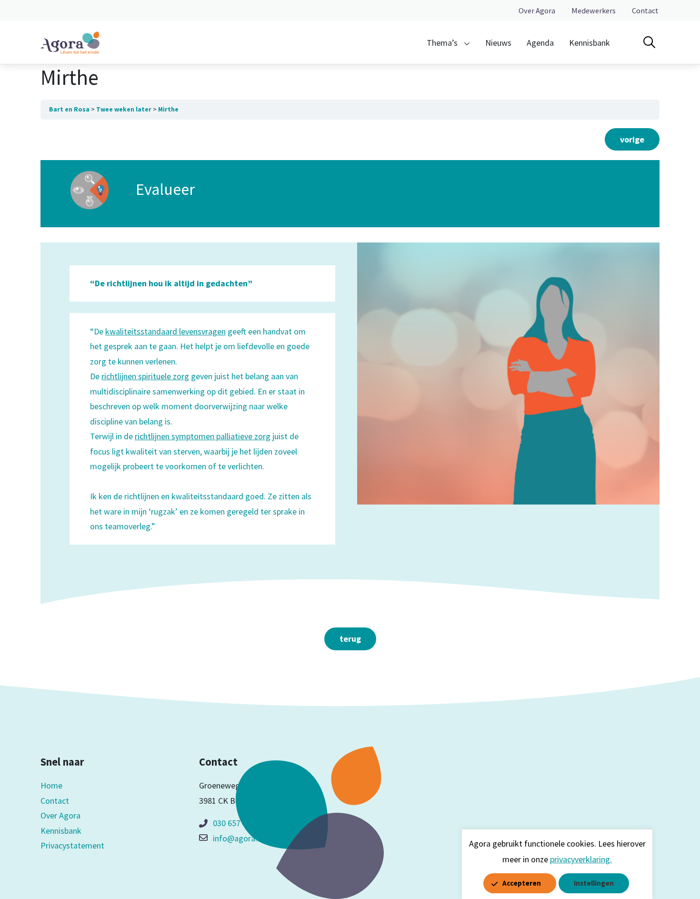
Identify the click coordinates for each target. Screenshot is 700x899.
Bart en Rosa (69, 109)
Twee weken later (123, 109)
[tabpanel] (350, 413)
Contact (645, 10)
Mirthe (168, 109)
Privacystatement (72, 845)
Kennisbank (589, 42)
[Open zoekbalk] (649, 42)
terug (350, 638)
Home (51, 785)
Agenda (540, 42)
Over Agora (537, 10)
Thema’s (442, 42)
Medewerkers (593, 10)
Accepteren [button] (521, 883)
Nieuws (498, 42)
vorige (632, 139)
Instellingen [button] (594, 883)
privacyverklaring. (581, 859)
